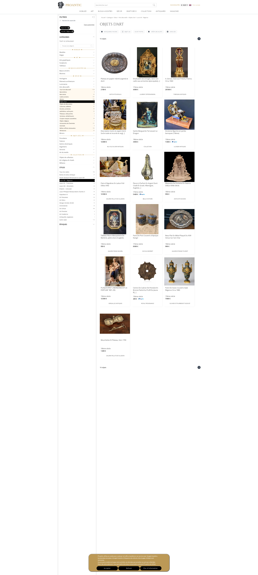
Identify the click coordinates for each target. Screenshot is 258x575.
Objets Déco (131, 11)
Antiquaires (161, 11)
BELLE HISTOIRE (147, 199)
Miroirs (77, 99)
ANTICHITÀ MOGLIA (115, 94)
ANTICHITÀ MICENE (180, 199)
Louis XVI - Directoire (77, 186)
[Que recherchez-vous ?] (154, 5)
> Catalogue (109, 17)
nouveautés (175, 5)
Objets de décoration (77, 104)
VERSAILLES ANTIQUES (115, 303)
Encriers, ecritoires (77, 109)
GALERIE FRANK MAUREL (115, 251)
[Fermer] (68, 27)
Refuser (129, 568)
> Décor (115, 17)
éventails (77, 126)
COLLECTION (148, 146)
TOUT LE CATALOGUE (66, 41)
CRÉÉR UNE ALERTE (156, 32)
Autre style (77, 220)
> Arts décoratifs (122, 17)
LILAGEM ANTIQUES (180, 146)
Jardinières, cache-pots (77, 111)
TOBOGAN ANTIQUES (179, 94)
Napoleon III (77, 194)
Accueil (103, 17)
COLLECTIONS (77, 155)
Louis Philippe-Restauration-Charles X (77, 192)
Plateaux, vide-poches (77, 114)
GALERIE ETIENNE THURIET (180, 251)
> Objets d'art (131, 17)
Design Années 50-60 (77, 203)
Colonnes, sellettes (77, 106)
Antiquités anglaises (77, 217)
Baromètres (77, 92)
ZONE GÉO (173, 32)
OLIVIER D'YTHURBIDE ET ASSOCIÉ (180, 303)
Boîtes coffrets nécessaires (77, 128)
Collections (146, 11)
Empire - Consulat (77, 189)
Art (92, 11)
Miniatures (77, 130)
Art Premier (77, 211)
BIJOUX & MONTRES (77, 68)
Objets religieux (77, 121)
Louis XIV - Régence (77, 180)
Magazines (174, 11)
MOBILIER (77, 50)
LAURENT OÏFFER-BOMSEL (148, 94)
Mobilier (82, 11)
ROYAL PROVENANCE (147, 303)
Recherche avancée (68, 21)
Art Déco (77, 200)
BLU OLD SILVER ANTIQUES (115, 146)
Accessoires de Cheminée (77, 123)
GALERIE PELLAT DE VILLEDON (115, 199)
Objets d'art (77, 102)
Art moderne (77, 214)
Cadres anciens (77, 97)
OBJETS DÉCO (77, 136)
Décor (119, 11)
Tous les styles (77, 172)
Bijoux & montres (105, 11)
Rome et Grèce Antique (77, 175)
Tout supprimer (89, 25)
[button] (126, 31)
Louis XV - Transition (77, 183)
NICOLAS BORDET (147, 251)
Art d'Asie (77, 208)
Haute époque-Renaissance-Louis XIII (77, 178)
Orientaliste (77, 206)
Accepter (107, 568)
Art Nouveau (77, 197)
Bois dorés (77, 94)
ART (77, 57)
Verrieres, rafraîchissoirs (77, 116)
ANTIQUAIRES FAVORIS (110, 32)
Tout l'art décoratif (77, 89)
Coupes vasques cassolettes (77, 118)
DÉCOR (77, 76)
